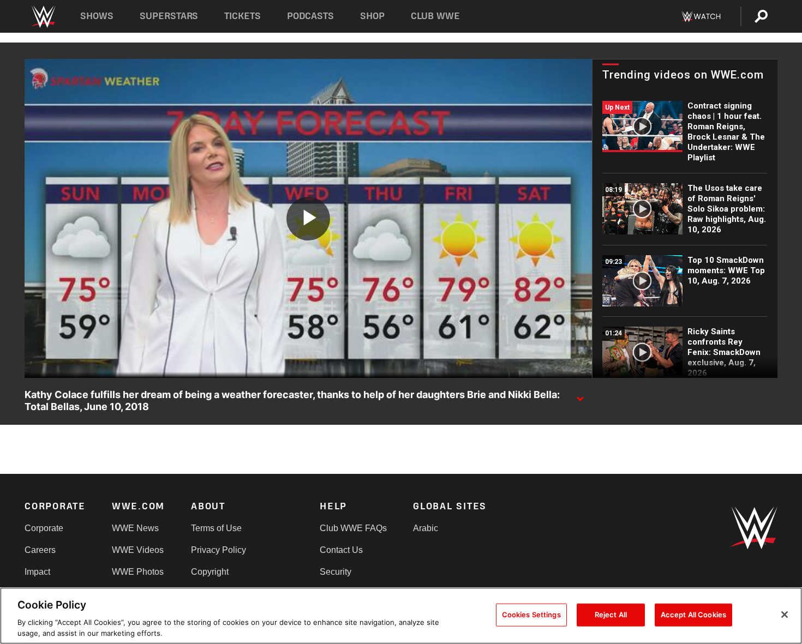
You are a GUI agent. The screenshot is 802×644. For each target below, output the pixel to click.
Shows (96, 16)
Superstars (169, 16)
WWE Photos (138, 571)
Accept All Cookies (693, 614)
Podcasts (310, 16)
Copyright (210, 571)
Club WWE (435, 16)
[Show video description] (580, 395)
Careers (40, 550)
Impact (37, 571)
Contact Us (341, 550)
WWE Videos (138, 550)
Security (335, 571)
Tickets (242, 16)
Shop (372, 16)
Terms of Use (216, 528)
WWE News (135, 528)
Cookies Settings (531, 614)
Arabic (425, 528)
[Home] (43, 17)
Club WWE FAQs (353, 528)
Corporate (44, 528)
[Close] (785, 615)
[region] (401, 615)
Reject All (611, 614)
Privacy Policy (218, 550)
